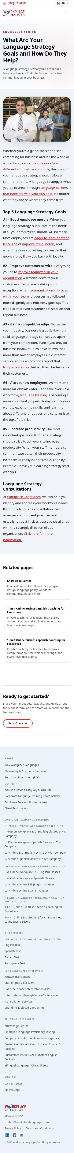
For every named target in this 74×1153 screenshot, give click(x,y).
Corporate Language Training (27, 819)
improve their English (38, 244)
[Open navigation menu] (67, 12)
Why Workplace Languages (22, 765)
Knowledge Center (16, 1026)
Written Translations (17, 976)
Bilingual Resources (20, 1019)
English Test (12, 945)
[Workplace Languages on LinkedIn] (7, 1135)
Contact (11, 1076)
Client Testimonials (17, 808)
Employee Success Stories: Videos (26, 802)
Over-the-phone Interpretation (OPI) (27, 989)
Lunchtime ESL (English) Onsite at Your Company (35, 852)
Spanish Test (13, 951)
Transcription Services (19, 1001)
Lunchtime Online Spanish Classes (27, 890)
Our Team (11, 783)
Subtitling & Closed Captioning (24, 1007)
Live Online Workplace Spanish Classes (29, 878)
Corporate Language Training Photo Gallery (32, 796)
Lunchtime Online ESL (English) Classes (29, 884)
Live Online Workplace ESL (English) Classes (32, 872)
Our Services (14, 933)
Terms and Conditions (40, 1128)
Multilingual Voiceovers (19, 982)
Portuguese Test (15, 963)
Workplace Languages (24, 497)
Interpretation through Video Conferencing (32, 995)
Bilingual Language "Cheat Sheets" (27, 1065)
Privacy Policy (13, 1128)
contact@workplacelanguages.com (27, 1122)
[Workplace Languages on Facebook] (14, 1135)
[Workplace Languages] (13, 12)
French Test (12, 957)
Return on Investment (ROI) (22, 777)
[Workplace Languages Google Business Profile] (21, 1135)
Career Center (13, 1083)
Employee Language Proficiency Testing (30, 1032)
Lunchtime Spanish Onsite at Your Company (33, 859)
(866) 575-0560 (14, 1116)
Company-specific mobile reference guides (32, 1038)
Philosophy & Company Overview (25, 771)
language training (16, 367)
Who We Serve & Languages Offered (28, 790)
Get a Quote (15, 723)
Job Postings (12, 1090)
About (9, 758)
